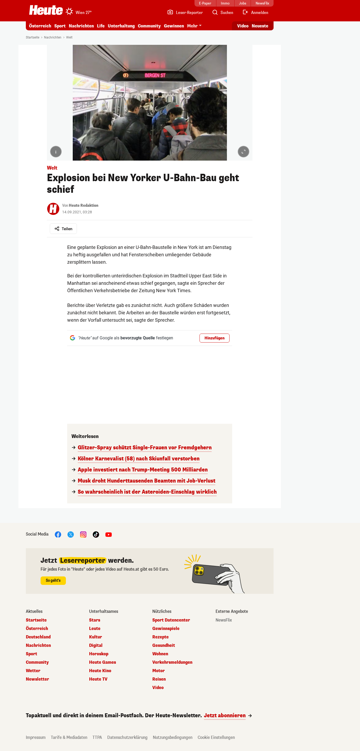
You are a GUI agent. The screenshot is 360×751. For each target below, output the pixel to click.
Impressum (36, 737)
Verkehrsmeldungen (172, 662)
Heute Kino (100, 670)
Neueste (260, 26)
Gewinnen (174, 26)
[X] (70, 534)
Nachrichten (52, 37)
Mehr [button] (192, 26)
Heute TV (98, 679)
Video (243, 26)
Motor (158, 670)
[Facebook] (58, 534)
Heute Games (102, 662)
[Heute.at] (46, 10)
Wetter (33, 670)
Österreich (40, 26)
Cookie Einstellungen (216, 737)
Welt (69, 37)
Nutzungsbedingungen (172, 737)
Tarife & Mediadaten (69, 737)
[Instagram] (83, 534)
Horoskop (98, 654)
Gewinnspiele (165, 628)
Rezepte (160, 637)
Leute (94, 628)
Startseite (32, 37)
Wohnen (160, 654)
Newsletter (37, 679)
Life (101, 26)
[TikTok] (96, 534)
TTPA (97, 737)
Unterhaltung (121, 26)
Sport (60, 26)
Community (149, 26)
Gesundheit (163, 645)
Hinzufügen (215, 338)
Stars (94, 620)
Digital (96, 645)
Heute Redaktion (83, 205)
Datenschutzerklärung (127, 737)
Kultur (95, 637)
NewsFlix (224, 620)
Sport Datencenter (171, 620)
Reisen (159, 679)
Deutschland (38, 637)
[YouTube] (108, 534)
